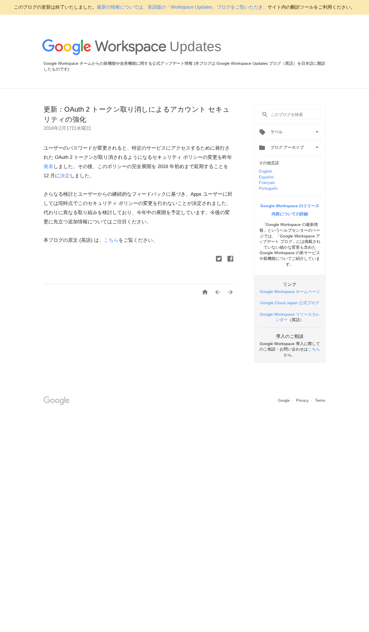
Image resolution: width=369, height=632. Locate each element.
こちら (111, 240)
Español (266, 177)
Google (284, 400)
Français (267, 182)
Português (268, 188)
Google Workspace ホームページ (290, 291)
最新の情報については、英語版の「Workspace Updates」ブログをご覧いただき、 (182, 7)
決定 (65, 175)
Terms (320, 400)
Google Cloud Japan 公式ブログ (289, 302)
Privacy (303, 400)
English (265, 171)
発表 (48, 166)
